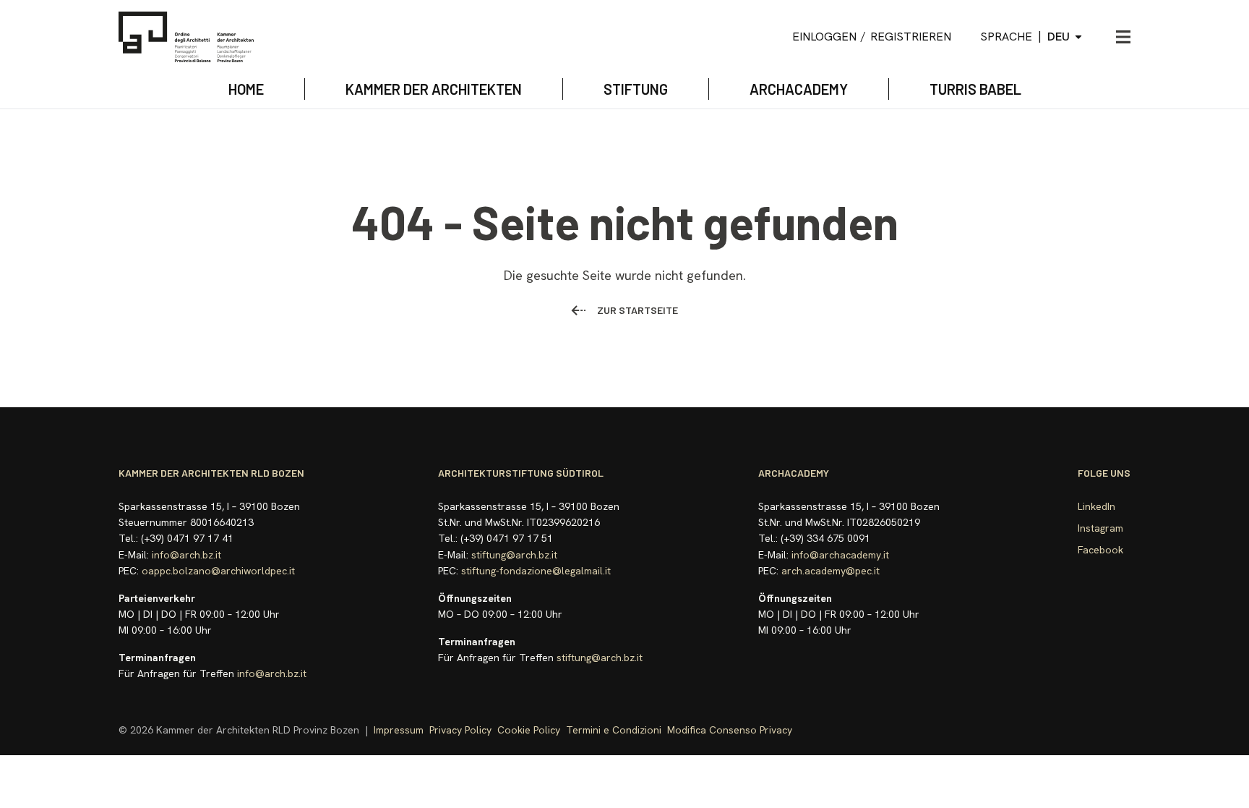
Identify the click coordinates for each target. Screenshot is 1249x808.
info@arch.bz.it (186, 554)
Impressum (399, 729)
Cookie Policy (528, 729)
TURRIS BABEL (975, 89)
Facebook (1100, 549)
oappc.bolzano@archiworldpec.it (218, 570)
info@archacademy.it (840, 554)
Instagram (1100, 528)
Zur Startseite (637, 310)
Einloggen (824, 36)
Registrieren (910, 36)
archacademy (799, 89)
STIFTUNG (636, 89)
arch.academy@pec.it (830, 570)
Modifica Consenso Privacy (729, 729)
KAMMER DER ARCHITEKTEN (433, 89)
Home (246, 89)
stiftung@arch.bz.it (514, 554)
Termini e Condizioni (613, 729)
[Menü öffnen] (1123, 37)
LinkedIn (1096, 506)
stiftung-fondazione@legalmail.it (536, 570)
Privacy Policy (460, 729)
